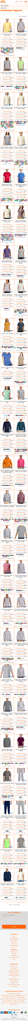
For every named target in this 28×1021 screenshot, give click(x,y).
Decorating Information (14, 972)
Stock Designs (14, 952)
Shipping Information (14, 979)
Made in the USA (5, 995)
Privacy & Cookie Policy (14, 984)
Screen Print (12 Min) (7, 44)
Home (14, 936)
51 (17, 902)
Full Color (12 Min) (7, 38)
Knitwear (3, 999)
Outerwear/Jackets (21, 999)
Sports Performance (11, 999)
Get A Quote (14, 942)
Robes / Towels (13, 1002)
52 (20, 902)
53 (22, 902)
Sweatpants (6, 997)
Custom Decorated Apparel (14, 993)
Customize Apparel (14, 938)
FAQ (14, 977)
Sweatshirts (18, 995)
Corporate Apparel (7, 1001)
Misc (19, 1002)
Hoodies (24, 995)
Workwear (15, 1001)
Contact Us (14, 968)
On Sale (14, 953)
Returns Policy (14, 981)
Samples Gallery (14, 945)
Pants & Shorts (20, 997)
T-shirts (12, 995)
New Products (13, 1004)
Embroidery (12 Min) (7, 41)
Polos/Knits (13, 997)
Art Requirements (14, 973)
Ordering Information (14, 975)
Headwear (21, 1001)
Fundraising (14, 944)
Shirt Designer (14, 940)
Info (14, 947)
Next (24, 902)
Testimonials (14, 955)
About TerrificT (14, 966)
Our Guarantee (14, 982)
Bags (7, 1002)
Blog (14, 959)
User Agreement (14, 986)
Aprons (3, 1002)
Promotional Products (14, 957)
